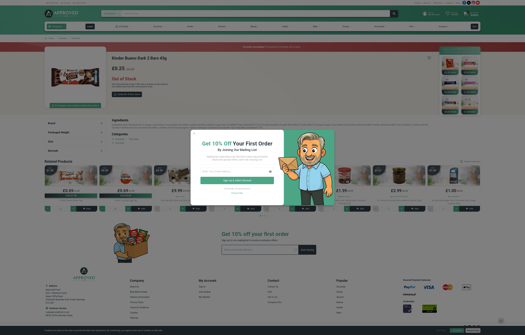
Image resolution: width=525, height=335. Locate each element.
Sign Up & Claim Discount (237, 180)
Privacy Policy (237, 193)
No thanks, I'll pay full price (237, 188)
